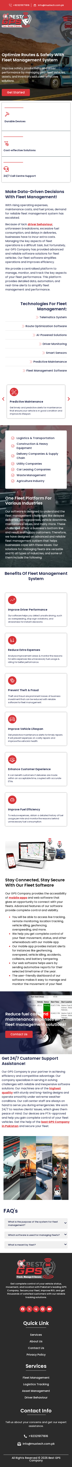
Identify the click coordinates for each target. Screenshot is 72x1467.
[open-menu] (65, 20)
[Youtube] (49, 1309)
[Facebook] (23, 1309)
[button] (3, 399)
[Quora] (36, 1309)
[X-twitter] (29, 1309)
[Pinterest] (42, 1309)
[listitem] (36, 1290)
